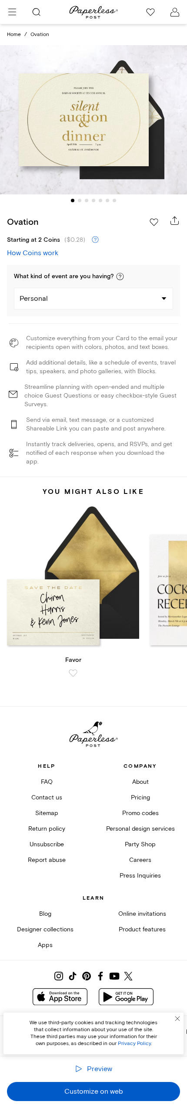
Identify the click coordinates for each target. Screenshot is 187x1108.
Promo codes (140, 813)
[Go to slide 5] (100, 200)
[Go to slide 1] (72, 200)
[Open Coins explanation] (95, 240)
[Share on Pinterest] (86, 976)
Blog (45, 913)
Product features (142, 929)
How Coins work (32, 253)
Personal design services (140, 828)
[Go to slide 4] (93, 200)
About (140, 782)
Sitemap (46, 813)
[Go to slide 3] (86, 200)
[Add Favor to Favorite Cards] (73, 673)
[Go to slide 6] (107, 200)
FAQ (47, 782)
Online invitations (142, 913)
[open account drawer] (175, 12)
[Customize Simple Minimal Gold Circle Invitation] (93, 119)
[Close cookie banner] (177, 1018)
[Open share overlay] (175, 220)
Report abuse (47, 860)
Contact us (46, 797)
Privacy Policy (134, 1043)
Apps (45, 945)
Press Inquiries (140, 875)
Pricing (140, 797)
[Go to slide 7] (114, 200)
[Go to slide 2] (79, 200)
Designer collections (45, 929)
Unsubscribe (47, 844)
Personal (34, 298)
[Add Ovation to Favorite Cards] (154, 222)
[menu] (12, 12)
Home (14, 34)
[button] (120, 276)
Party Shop (140, 844)
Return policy (46, 828)
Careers (140, 860)
